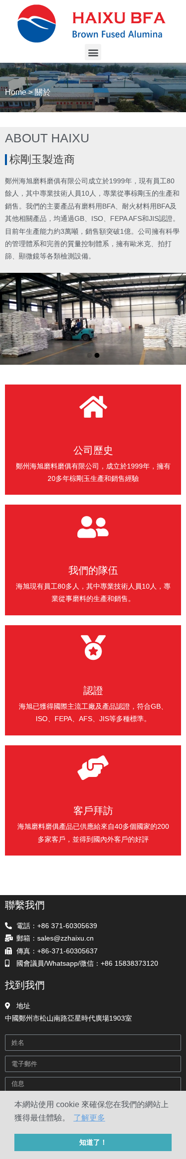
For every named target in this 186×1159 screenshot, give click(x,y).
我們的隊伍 (93, 570)
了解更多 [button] (89, 1118)
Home (15, 92)
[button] (93, 52)
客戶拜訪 (93, 810)
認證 (93, 690)
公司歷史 (93, 450)
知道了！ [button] (93, 1142)
